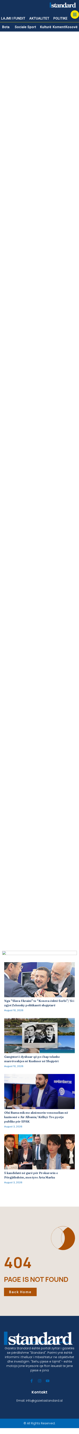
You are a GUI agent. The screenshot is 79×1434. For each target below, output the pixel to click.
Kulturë (45, 27)
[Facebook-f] (31, 1381)
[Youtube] (48, 1381)
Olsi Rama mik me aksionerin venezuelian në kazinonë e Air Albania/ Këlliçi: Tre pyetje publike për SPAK (36, 1117)
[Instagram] (40, 1381)
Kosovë (71, 27)
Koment (59, 27)
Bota (5, 27)
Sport (31, 27)
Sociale (21, 27)
